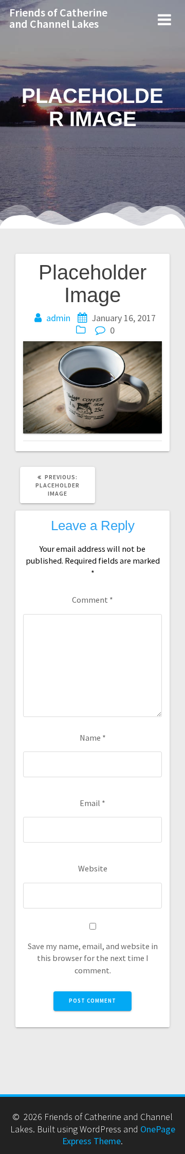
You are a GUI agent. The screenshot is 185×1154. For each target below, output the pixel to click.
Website (92, 868)
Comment (92, 600)
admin (58, 318)
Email (92, 803)
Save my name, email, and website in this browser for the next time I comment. (93, 958)
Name (93, 737)
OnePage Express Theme (118, 1135)
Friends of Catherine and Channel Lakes (58, 18)
